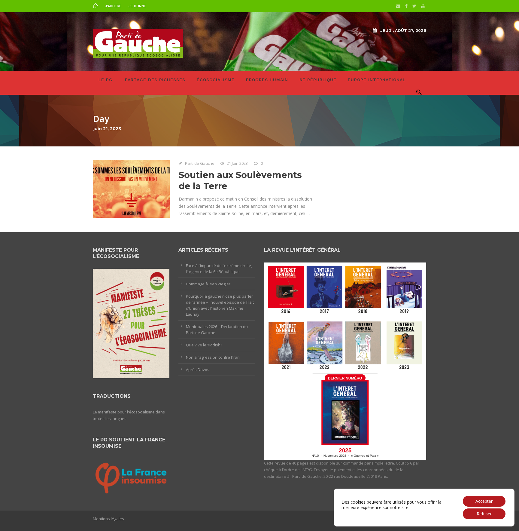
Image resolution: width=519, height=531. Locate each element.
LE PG (106, 79)
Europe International (376, 79)
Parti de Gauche (199, 163)
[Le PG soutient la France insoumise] (131, 477)
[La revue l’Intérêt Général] (345, 360)
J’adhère (113, 6)
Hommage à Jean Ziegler (208, 284)
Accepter (484, 501)
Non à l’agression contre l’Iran (213, 357)
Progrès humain (267, 79)
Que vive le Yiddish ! (204, 345)
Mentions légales (108, 518)
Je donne (137, 6)
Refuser (484, 514)
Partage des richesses (155, 79)
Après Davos (197, 369)
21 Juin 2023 (237, 163)
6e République (317, 79)
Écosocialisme (216, 79)
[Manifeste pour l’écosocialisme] (131, 323)
